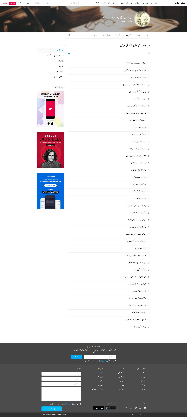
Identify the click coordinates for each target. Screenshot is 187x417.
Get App (12, 3)
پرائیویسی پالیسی (103, 361)
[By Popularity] (69, 54)
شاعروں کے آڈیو (58, 76)
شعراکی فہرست (59, 50)
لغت (147, 3)
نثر (131, 3)
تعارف (138, 35)
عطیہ (102, 373)
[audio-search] (48, 3)
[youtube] (135, 407)
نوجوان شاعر (60, 71)
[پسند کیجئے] (108, 17)
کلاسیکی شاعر (60, 61)
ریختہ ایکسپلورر (121, 389)
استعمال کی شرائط (138, 414)
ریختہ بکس (143, 389)
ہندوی (144, 373)
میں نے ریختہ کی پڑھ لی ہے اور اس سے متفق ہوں (99, 361)
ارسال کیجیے (50, 408)
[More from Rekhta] (20, 3)
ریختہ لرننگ (143, 385)
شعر (118, 35)
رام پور (115, 21)
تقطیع (109, 3)
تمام (147, 35)
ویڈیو (143, 3)
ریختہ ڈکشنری (143, 381)
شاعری (122, 3)
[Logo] (179, 3)
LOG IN (29, 3)
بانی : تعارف (121, 377)
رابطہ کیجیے (122, 381)
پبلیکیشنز (97, 3)
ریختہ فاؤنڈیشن (121, 373)
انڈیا (112, 21)
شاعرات (61, 66)
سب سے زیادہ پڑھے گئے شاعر (54, 55)
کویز (117, 3)
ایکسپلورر (103, 3)
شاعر (156, 3)
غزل (128, 35)
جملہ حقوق (133, 414)
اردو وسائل (100, 385)
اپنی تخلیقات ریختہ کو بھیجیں (97, 389)
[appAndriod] (110, 408)
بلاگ (127, 3)
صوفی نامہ (144, 377)
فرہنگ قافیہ (100, 377)
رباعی (95, 35)
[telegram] (126, 407)
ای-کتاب (106, 35)
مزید (92, 3)
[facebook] (144, 407)
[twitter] (140, 407)
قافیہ (113, 3)
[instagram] (131, 407)
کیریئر (123, 385)
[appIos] (98, 408)
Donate (5, 3)
